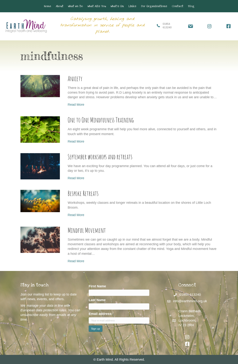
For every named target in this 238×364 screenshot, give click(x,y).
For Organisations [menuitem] (154, 6)
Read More (76, 104)
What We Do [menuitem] (75, 6)
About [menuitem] (59, 6)
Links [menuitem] (132, 6)
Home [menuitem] (47, 6)
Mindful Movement (87, 230)
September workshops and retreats (100, 156)
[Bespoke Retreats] (40, 201)
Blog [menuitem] (191, 6)
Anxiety (75, 78)
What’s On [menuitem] (117, 6)
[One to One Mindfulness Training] (40, 129)
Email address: (100, 314)
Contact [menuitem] (177, 6)
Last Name (97, 300)
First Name (97, 286)
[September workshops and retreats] (40, 166)
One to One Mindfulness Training (101, 119)
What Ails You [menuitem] (97, 6)
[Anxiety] (40, 86)
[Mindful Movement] (40, 239)
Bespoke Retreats (83, 193)
